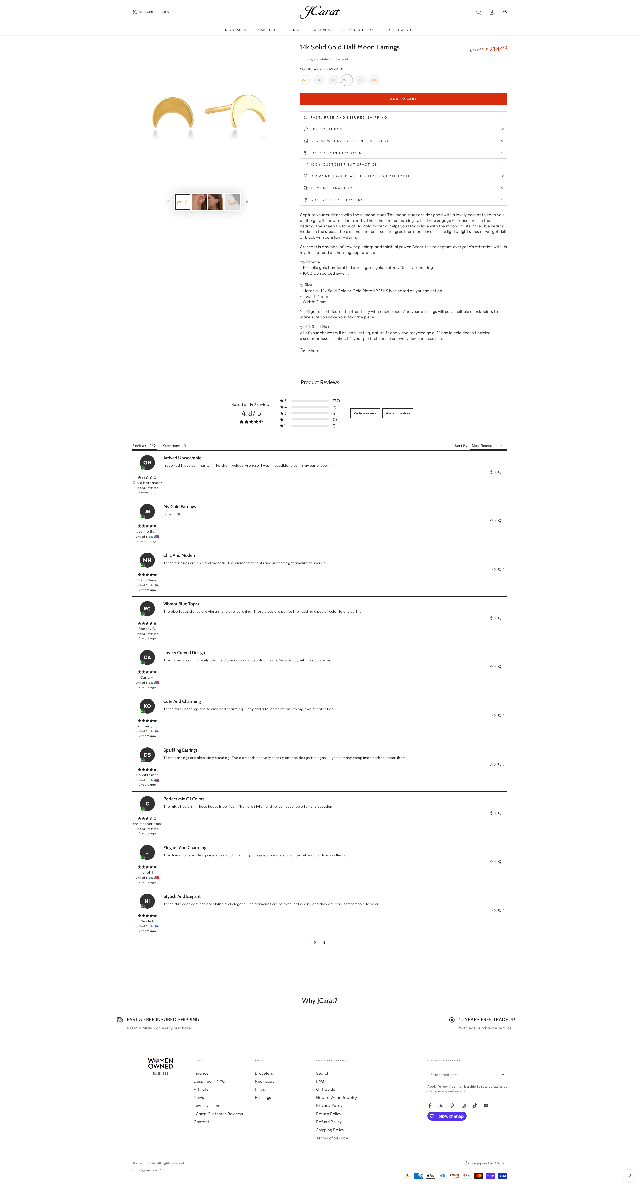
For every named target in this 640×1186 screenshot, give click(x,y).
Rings (260, 1089)
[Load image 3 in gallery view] (215, 202)
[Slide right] (246, 202)
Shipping (307, 59)
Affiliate (201, 1089)
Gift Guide (326, 1089)
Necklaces (264, 1081)
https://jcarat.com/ (146, 1170)
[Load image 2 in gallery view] (199, 202)
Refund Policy (329, 1121)
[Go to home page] (320, 12)
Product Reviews (320, 382)
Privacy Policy (329, 1105)
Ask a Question (398, 413)
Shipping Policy (330, 1129)
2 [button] (315, 942)
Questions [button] (171, 445)
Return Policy (329, 1113)
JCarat (150, 1163)
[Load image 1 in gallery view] (182, 202)
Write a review (365, 413)
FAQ (320, 1081)
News (199, 1097)
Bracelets (264, 1073)
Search (323, 1073)
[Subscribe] (505, 1074)
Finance (201, 1073)
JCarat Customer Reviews (218, 1113)
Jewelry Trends (208, 1105)
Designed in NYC (209, 1081)
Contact (201, 1121)
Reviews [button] (139, 445)
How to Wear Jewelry (336, 1097)
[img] (147, 477)
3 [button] (324, 942)
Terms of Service (332, 1137)
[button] (478, 12)
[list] (320, 1024)
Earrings (263, 1097)
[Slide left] (168, 202)
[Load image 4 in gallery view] (232, 202)
